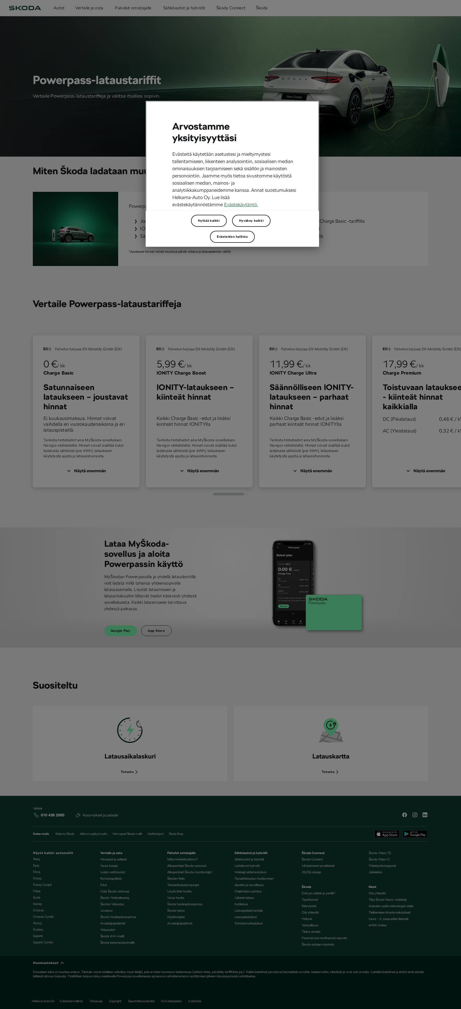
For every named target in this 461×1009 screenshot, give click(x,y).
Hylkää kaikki (209, 221)
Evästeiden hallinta (232, 237)
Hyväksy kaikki (251, 221)
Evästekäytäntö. (241, 204)
